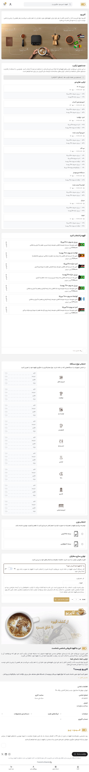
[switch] (10, 568)
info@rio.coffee (82, 706)
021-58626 (85, 698)
